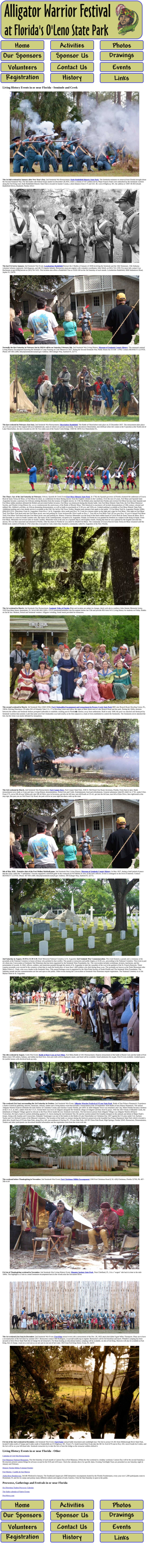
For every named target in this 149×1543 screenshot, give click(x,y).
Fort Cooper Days (57, 790)
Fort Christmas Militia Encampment (75, 1179)
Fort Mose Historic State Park (78, 497)
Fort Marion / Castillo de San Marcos (16, 1472)
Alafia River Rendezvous (12, 1476)
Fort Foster (59, 1442)
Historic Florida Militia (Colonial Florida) (18, 1468)
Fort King (58, 1337)
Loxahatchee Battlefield (53, 266)
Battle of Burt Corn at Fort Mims (52, 1055)
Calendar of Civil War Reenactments (16, 1456)
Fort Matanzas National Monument (15, 1460)
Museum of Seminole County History (113, 347)
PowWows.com (8, 1496)
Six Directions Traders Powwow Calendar (18, 1488)
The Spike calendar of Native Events (16, 1492)
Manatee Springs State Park (82, 1272)
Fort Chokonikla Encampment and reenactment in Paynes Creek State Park (82, 707)
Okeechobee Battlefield (69, 425)
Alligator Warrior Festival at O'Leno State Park (93, 1103)
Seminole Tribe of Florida (59, 608)
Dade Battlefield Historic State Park (85, 180)
